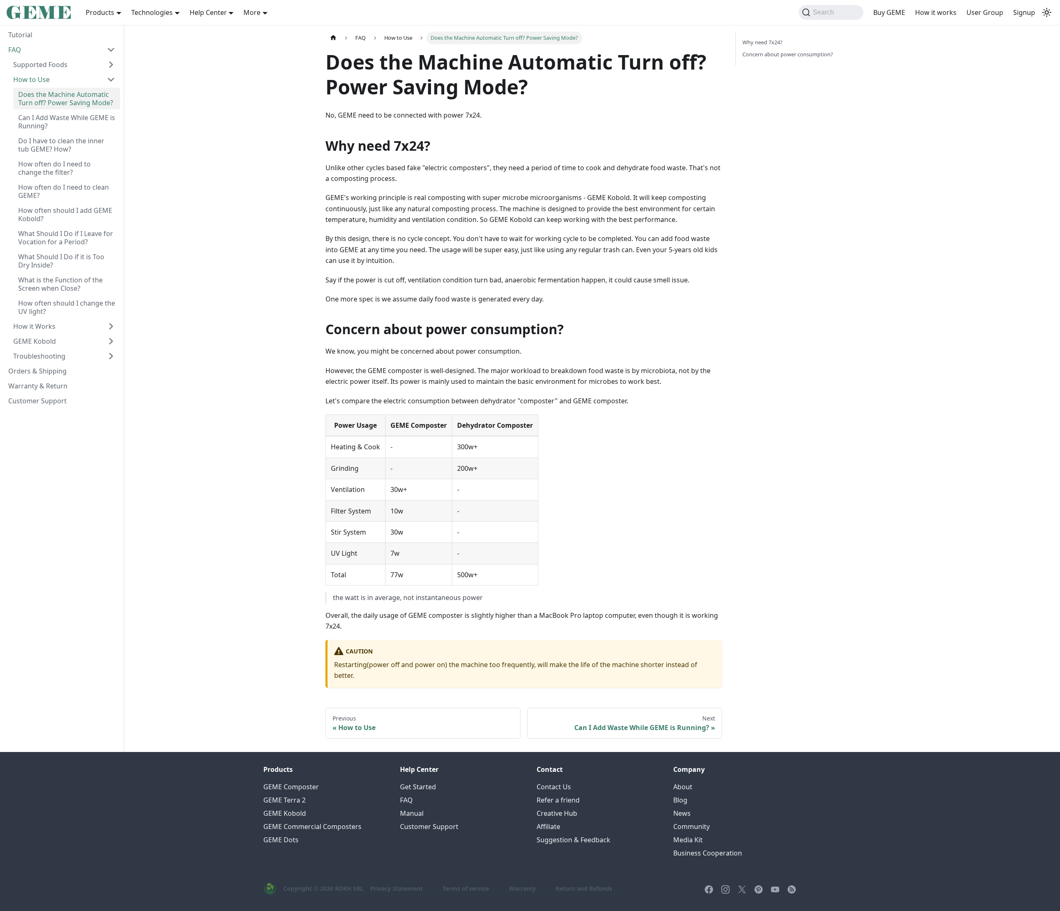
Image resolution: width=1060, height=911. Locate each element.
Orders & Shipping (37, 371)
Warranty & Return (37, 385)
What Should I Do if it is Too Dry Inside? (61, 261)
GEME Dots (281, 839)
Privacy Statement (396, 888)
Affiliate (548, 826)
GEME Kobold (34, 341)
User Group (984, 12)
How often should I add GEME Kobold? (65, 214)
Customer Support (37, 400)
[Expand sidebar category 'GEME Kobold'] (111, 341)
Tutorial (20, 34)
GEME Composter (291, 786)
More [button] (251, 12)
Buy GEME (889, 12)
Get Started (418, 786)
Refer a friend (558, 800)
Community (691, 826)
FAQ (14, 49)
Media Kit (688, 839)
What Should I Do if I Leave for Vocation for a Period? (65, 237)
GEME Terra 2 (284, 800)
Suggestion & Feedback (573, 839)
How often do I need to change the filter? (54, 168)
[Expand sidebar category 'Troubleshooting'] (111, 356)
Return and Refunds (584, 888)
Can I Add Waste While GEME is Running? (66, 121)
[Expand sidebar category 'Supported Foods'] (111, 64)
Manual (412, 813)
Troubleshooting (39, 356)
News (682, 813)
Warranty (522, 888)
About (682, 786)
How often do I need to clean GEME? (63, 191)
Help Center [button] (208, 12)
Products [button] (100, 12)
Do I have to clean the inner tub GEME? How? (61, 145)
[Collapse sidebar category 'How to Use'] (111, 79)
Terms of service (466, 888)
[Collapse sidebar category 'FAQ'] (111, 49)
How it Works (34, 326)
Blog (680, 800)
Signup (1024, 12)
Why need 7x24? (762, 42)
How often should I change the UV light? (66, 307)
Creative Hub (557, 813)
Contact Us (554, 786)
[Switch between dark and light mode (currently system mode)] (1046, 12)
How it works (935, 12)
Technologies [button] (152, 12)
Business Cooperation (707, 853)
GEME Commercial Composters (312, 826)
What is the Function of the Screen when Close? (60, 284)
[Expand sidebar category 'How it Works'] (111, 326)
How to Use (31, 79)
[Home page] (333, 37)
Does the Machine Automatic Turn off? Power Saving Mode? (65, 98)
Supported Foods (40, 64)
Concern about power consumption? (787, 54)
